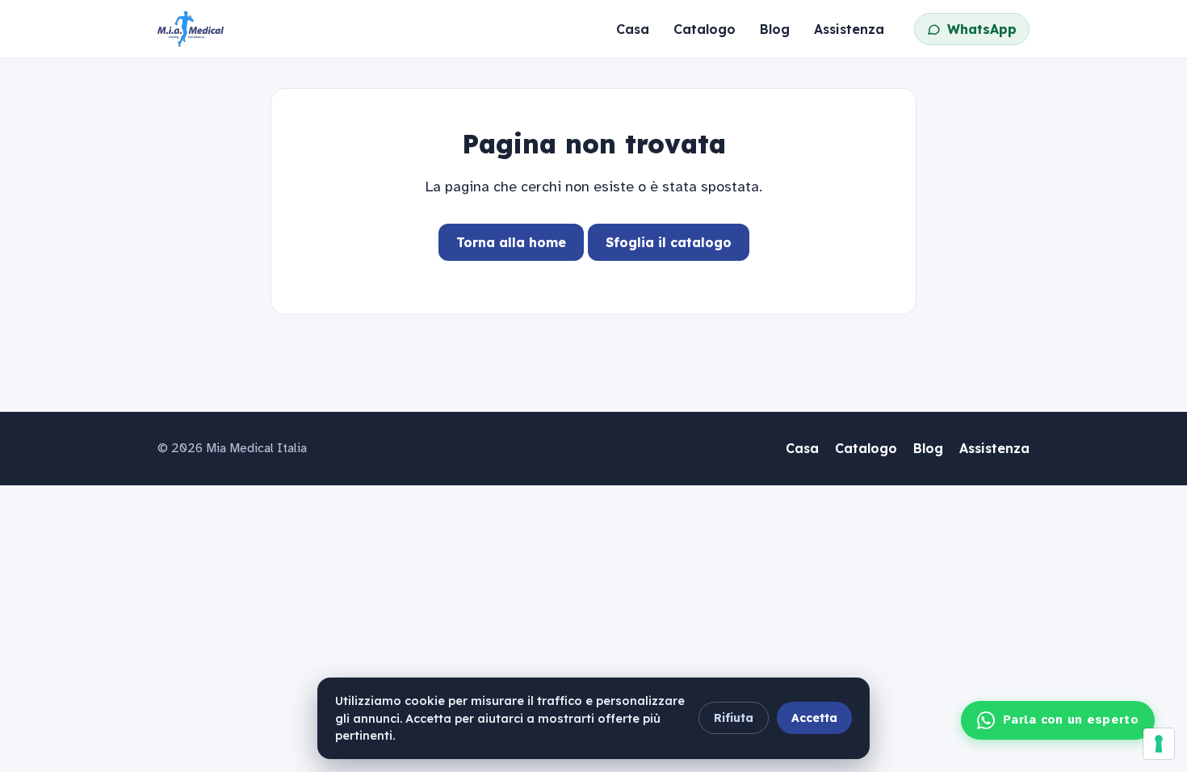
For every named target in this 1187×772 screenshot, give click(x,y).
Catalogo (704, 29)
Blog (775, 29)
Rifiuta (733, 718)
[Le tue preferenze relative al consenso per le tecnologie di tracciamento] (1158, 743)
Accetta (814, 718)
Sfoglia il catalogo (669, 242)
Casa (632, 29)
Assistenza (849, 29)
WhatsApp (982, 29)
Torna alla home (511, 242)
